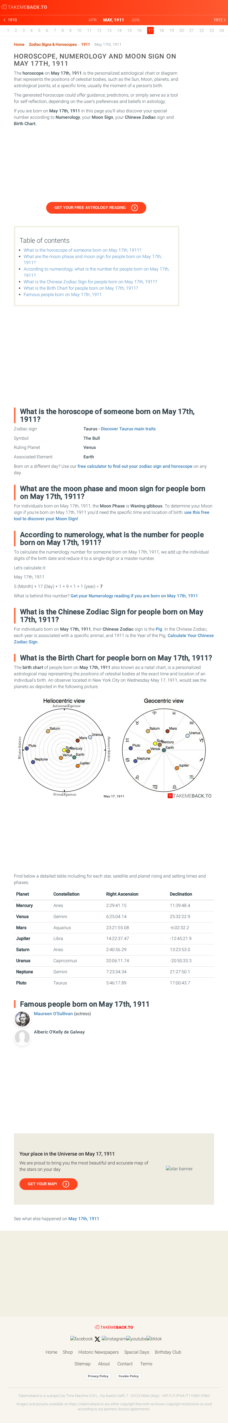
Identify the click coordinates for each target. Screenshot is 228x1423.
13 (109, 30)
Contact (125, 1363)
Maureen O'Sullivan (54, 1013)
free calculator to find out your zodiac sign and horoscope (135, 466)
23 (211, 30)
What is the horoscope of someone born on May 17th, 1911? (82, 250)
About (104, 1363)
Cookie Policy (128, 1376)
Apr (92, 19)
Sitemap (83, 1363)
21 (191, 30)
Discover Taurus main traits (128, 428)
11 (89, 30)
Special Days (136, 1352)
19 (171, 30)
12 (99, 30)
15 (129, 30)
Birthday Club (168, 1352)
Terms (146, 1363)
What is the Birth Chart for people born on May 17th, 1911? (81, 288)
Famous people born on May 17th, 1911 (63, 294)
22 (201, 30)
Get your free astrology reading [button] (90, 208)
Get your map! (42, 1184)
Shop (68, 1352)
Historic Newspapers (98, 1352)
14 (119, 30)
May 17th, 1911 (83, 1218)
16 (139, 30)
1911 (85, 44)
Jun (135, 19)
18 (161, 30)
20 (181, 30)
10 (79, 30)
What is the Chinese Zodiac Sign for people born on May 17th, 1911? (90, 281)
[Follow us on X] (97, 1339)
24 (221, 30)
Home (19, 44)
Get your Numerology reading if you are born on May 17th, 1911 (134, 595)
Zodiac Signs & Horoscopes (53, 44)
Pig (159, 629)
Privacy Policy (98, 1376)
